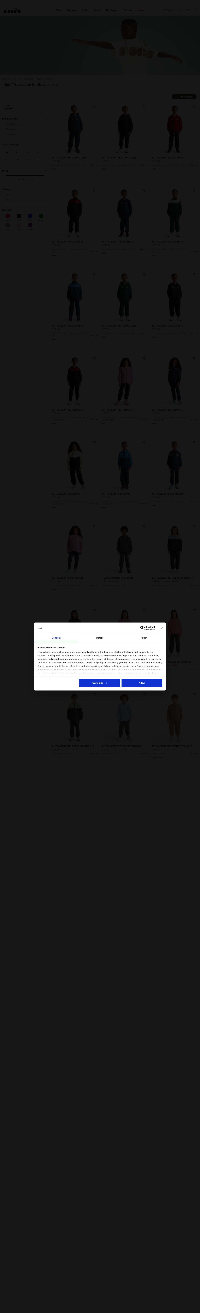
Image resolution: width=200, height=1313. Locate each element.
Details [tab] (100, 638)
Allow (142, 682)
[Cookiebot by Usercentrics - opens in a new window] (142, 628)
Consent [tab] (56, 638)
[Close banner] (162, 628)
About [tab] (144, 638)
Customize (97, 682)
